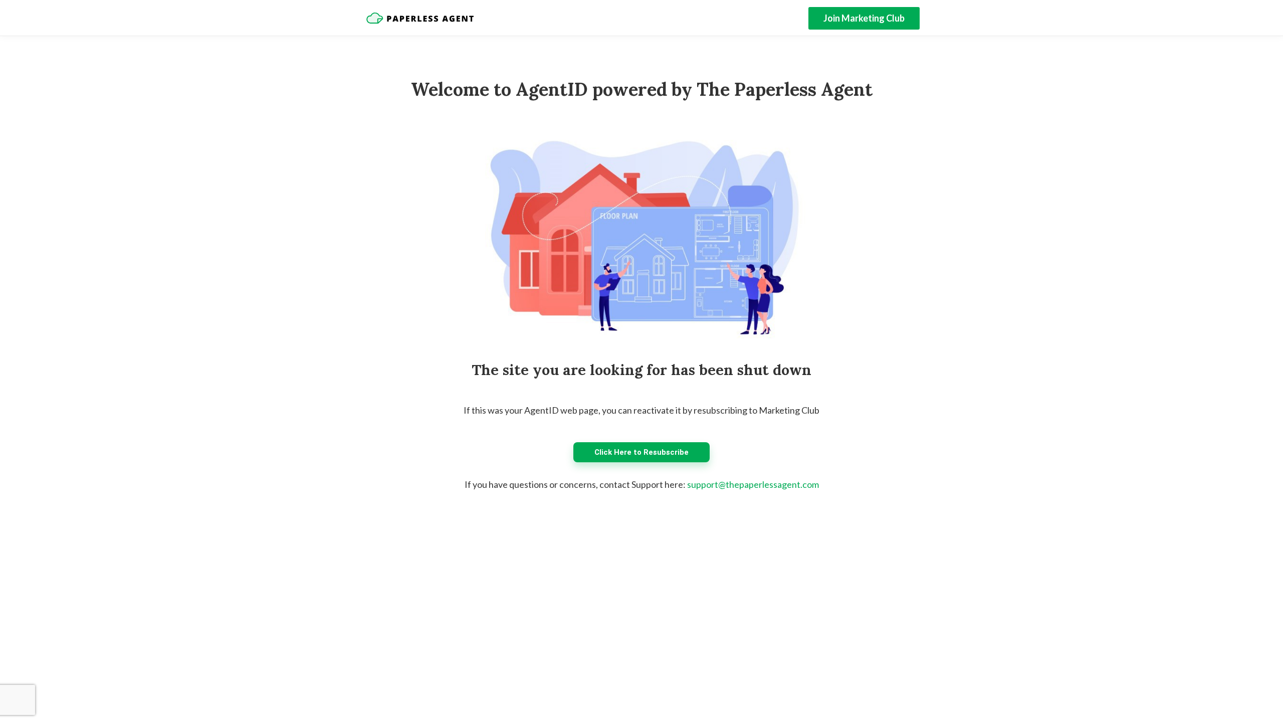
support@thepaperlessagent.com (753, 484)
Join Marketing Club (864, 18)
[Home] (420, 18)
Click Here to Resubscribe (641, 452)
